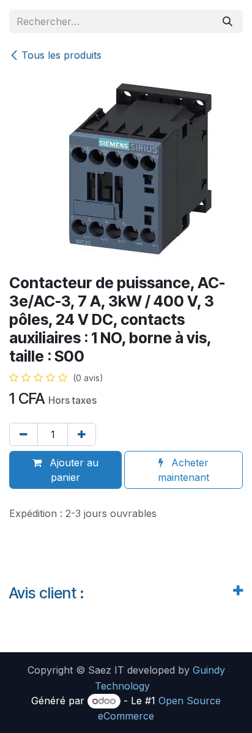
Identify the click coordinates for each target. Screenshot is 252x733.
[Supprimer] (23, 434)
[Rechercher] (227, 21)
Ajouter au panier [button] (72, 469)
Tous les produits (61, 55)
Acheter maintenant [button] (183, 469)
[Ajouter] (81, 434)
